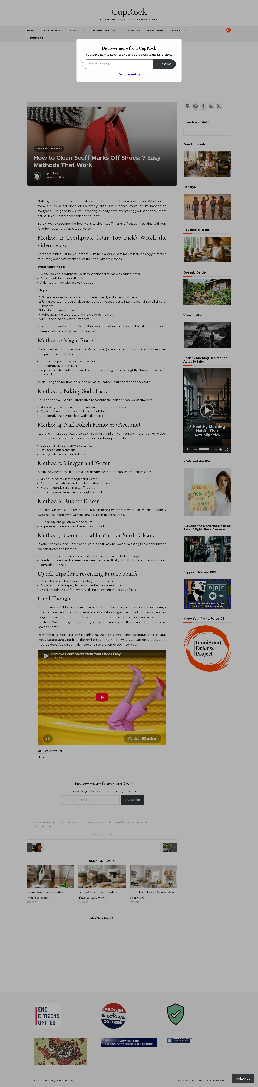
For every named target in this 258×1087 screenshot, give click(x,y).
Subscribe (165, 64)
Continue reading (129, 74)
